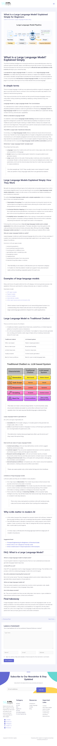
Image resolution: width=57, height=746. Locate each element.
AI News (18, 703)
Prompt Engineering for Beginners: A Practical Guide (23, 542)
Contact (44, 705)
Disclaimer (45, 714)
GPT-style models (12, 292)
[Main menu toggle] (54, 3)
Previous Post (6, 619)
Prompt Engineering (21, 714)
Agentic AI (18, 708)
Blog (30, 19)
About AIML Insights (47, 707)
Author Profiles (46, 709)
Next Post (52, 619)
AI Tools (18, 705)
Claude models (11, 294)
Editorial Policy (46, 716)
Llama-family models (13, 298)
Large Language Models (21, 19)
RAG (17, 707)
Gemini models (11, 296)
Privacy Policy (46, 711)
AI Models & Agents (20, 712)
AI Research (32, 703)
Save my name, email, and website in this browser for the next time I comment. (27, 657)
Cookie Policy (46, 712)
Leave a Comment (9, 19)
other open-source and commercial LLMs (18, 300)
